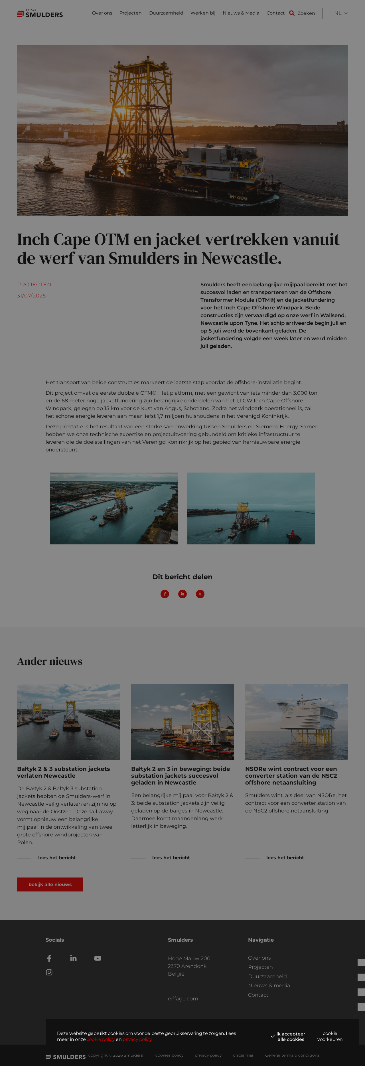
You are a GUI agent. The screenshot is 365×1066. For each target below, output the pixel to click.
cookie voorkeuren (330, 1036)
